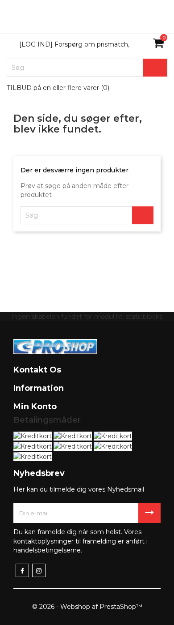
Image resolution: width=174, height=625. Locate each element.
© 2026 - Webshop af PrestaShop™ (87, 607)
